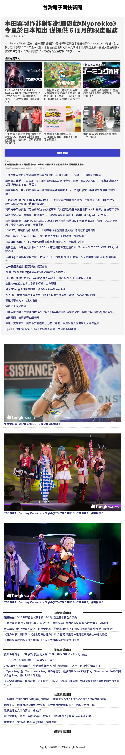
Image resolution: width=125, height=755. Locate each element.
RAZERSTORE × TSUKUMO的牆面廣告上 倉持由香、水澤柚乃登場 (44, 242)
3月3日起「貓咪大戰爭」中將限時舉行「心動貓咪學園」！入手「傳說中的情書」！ (52, 666)
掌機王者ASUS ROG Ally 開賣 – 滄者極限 (30, 722)
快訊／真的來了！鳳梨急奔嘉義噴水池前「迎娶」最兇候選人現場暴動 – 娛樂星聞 (52, 323)
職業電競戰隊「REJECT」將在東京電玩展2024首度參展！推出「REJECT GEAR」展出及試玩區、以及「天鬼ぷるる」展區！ (62, 182)
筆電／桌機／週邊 (15, 306)
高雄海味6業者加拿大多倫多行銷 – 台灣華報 (30, 283)
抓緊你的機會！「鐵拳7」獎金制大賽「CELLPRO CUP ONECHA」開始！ (47, 654)
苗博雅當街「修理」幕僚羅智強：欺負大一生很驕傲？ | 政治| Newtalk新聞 (47, 716)
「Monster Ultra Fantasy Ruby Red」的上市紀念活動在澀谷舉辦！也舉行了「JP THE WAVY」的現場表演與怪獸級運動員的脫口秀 (62, 202)
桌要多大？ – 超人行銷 (21, 300)
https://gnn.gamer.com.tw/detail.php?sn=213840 (24, 168)
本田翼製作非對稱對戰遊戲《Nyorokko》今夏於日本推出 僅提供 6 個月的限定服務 (44, 164)
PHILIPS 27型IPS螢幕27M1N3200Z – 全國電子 (35, 272)
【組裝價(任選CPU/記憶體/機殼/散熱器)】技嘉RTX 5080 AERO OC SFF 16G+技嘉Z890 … (56, 699)
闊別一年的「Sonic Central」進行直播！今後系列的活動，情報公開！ (46, 236)
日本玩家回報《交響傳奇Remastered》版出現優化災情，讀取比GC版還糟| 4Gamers (59, 312)
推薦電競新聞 (12, 58)
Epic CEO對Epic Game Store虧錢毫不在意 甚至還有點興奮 (40, 329)
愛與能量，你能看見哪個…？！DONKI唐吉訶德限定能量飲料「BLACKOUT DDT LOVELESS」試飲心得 (61, 249)
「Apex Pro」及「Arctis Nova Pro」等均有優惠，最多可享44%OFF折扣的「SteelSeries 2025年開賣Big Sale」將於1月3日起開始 (62, 673)
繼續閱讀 (62, 153)
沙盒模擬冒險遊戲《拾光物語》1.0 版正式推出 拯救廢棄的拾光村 (41, 640)
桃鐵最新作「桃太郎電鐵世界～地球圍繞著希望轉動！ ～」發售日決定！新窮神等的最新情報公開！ (60, 192)
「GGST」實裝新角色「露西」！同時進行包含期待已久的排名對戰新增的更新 (50, 230)
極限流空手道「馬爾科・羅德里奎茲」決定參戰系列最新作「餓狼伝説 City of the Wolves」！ (60, 215)
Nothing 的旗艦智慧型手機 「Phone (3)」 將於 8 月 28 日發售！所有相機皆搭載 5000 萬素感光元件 (62, 259)
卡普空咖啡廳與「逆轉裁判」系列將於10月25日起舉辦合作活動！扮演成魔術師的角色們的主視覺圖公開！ (61, 683)
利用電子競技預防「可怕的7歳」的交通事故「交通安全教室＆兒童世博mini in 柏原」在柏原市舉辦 (62, 209)
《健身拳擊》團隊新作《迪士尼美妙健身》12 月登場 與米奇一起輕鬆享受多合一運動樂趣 (55, 634)
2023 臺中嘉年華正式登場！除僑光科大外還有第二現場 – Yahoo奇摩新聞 (50, 295)
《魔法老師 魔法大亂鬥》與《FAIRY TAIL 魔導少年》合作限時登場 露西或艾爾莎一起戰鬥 (56, 623)
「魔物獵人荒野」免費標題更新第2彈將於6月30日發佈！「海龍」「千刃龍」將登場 (53, 175)
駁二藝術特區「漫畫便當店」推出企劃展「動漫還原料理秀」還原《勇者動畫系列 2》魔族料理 (58, 629)
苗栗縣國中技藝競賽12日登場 (22, 317)
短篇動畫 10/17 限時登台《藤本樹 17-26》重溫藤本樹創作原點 (40, 617)
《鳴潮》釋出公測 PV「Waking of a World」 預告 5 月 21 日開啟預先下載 (48, 278)
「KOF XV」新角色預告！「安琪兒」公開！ (29, 660)
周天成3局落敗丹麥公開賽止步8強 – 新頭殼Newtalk (35, 289)
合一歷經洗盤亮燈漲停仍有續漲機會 (26, 266)
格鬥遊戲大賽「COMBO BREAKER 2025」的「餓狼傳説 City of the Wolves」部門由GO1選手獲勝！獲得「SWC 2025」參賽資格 (61, 222)
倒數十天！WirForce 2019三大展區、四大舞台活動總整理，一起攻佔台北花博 (49, 705)
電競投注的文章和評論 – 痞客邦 (22, 710)
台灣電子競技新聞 (62, 7)
